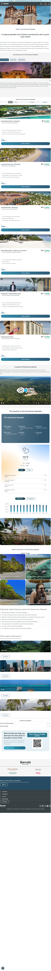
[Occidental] (12, 774)
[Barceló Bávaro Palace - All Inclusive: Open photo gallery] (49, 106)
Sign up (4, 785)
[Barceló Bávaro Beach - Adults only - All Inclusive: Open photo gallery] (49, 236)
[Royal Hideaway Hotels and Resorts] (12, 770)
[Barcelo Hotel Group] (3, 807)
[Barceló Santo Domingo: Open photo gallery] (49, 322)
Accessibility (41, 809)
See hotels (5, 655)
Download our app (9, 748)
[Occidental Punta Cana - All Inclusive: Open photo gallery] (49, 149)
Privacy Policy (16, 809)
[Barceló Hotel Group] (6, 4)
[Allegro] (37, 774)
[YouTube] (47, 807)
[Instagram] (42, 807)
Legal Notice (9, 809)
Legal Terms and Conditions (31, 809)
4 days (21, 469)
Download (4, 802)
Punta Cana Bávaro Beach (7, 722)
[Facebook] (39, 807)
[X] (44, 807)
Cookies (22, 809)
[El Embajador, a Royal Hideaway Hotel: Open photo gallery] (49, 279)
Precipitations (30, 498)
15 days (28, 469)
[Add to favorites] (1, 106)
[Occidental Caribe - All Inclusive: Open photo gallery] (49, 192)
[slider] (17, 402)
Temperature (20, 498)
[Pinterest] (49, 807)
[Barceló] (37, 770)
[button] (49, 0)
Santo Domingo (4, 724)
